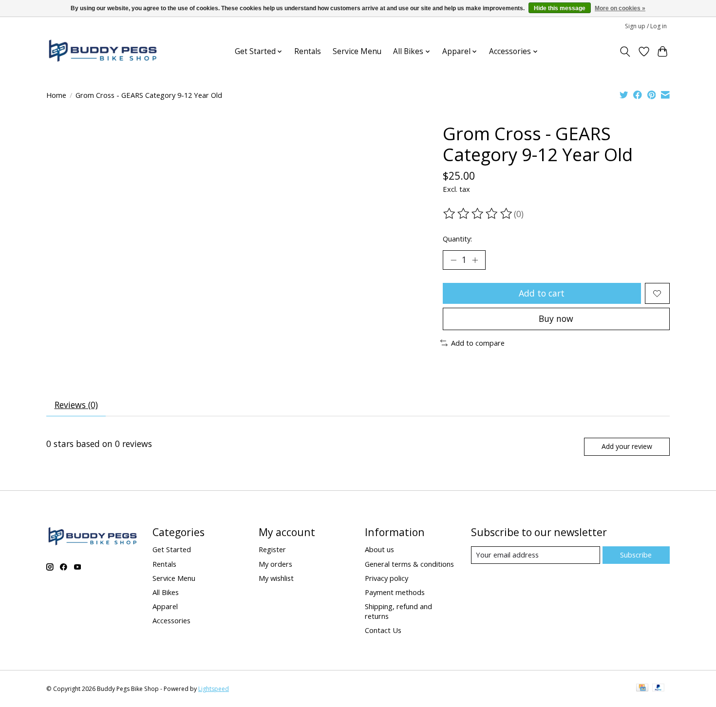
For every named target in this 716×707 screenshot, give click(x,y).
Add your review (627, 446)
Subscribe (636, 554)
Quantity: (457, 238)
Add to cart (542, 293)
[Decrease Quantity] (453, 260)
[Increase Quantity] (475, 260)
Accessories (171, 620)
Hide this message (559, 8)
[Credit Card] (642, 688)
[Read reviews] (478, 213)
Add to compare (478, 343)
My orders (275, 564)
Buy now (556, 318)
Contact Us (383, 630)
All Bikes (165, 592)
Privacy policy (386, 578)
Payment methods (395, 592)
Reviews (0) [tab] (76, 404)
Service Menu (357, 51)
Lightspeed (213, 689)
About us (379, 549)
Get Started (171, 549)
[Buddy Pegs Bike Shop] (102, 51)
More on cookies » (620, 8)
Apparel (165, 606)
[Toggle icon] (625, 51)
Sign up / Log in (646, 26)
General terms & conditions (409, 564)
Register (272, 549)
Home (56, 95)
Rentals (307, 51)
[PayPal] (658, 688)
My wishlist (276, 578)
